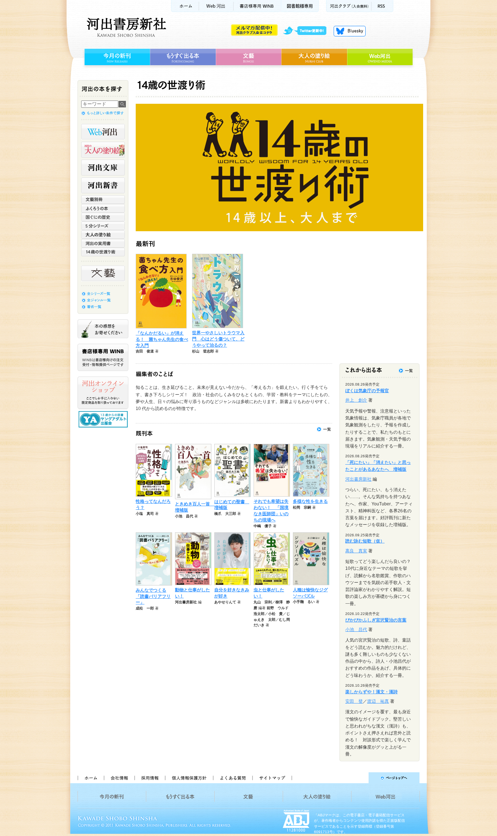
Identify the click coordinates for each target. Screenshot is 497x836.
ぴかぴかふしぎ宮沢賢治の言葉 (375, 620)
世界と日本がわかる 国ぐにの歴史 (103, 217)
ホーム (185, 6)
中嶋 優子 (263, 526)
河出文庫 (103, 167)
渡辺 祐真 (378, 701)
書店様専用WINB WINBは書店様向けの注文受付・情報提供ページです (102, 357)
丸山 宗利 (263, 602)
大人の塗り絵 (314, 57)
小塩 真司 (145, 514)
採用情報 (149, 777)
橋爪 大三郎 (225, 514)
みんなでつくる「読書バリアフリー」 (153, 596)
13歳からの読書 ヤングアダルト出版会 (104, 419)
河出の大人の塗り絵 (103, 150)
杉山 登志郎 (203, 351)
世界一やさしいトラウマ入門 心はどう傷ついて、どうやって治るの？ (218, 339)
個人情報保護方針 (189, 777)
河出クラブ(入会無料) (348, 6)
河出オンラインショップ (102, 392)
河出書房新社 (125, 27)
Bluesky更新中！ (349, 31)
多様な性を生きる (310, 501)
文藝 (248, 57)
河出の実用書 (103, 243)
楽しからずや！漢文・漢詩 (371, 691)
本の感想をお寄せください (102, 328)
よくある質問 (232, 777)
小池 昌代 (184, 516)
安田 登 (354, 701)
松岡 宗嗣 (302, 507)
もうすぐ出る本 (183, 57)
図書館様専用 (300, 6)
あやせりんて (225, 602)
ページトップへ (359, 777)
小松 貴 (275, 614)
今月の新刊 (116, 57)
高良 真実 (356, 550)
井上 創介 (356, 400)
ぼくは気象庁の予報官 (367, 390)
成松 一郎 (145, 608)
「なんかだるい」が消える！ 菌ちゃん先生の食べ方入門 (162, 339)
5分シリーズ (103, 225)
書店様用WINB (257, 6)
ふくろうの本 (103, 208)
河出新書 (103, 185)
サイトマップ (272, 777)
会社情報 (119, 777)
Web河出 (216, 6)
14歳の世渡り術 (103, 252)
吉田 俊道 (145, 351)
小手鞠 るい (304, 602)
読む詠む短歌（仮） (365, 541)
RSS (382, 6)
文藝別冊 (103, 199)
